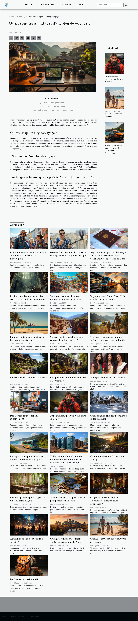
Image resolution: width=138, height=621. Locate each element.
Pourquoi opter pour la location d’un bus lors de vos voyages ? (27, 458)
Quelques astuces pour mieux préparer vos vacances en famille (108, 338)
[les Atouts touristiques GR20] (29, 565)
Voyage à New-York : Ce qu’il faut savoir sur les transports (108, 298)
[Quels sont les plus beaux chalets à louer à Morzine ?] (109, 402)
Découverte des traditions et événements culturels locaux (65, 298)
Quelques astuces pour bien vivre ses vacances (113, 113)
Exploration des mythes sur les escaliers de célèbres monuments (27, 298)
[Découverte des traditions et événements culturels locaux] (69, 282)
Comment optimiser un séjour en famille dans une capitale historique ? (28, 255)
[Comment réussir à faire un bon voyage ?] (109, 442)
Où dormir (66, 5)
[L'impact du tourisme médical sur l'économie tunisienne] (29, 323)
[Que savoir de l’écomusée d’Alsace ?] (29, 363)
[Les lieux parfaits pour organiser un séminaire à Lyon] (29, 483)
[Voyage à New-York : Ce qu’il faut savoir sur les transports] (109, 282)
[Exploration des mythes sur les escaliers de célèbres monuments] (29, 282)
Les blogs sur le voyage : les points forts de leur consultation (52, 110)
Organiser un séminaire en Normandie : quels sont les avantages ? (104, 500)
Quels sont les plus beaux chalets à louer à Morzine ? (108, 417)
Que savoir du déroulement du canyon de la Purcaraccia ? (66, 338)
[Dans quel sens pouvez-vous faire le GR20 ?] (114, 63)
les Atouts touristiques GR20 (25, 579)
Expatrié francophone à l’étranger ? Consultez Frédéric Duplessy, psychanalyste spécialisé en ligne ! (108, 255)
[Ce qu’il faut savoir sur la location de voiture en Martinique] (114, 132)
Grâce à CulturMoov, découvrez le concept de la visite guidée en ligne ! (68, 255)
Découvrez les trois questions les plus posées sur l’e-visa (67, 499)
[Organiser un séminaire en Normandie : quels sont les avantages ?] (109, 483)
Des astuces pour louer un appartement (24, 417)
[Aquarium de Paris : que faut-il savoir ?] (29, 525)
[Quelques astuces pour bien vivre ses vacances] (114, 98)
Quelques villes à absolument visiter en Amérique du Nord (65, 540)
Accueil (12, 17)
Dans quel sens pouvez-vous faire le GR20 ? (114, 79)
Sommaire (54, 98)
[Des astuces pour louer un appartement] (29, 402)
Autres (81, 5)
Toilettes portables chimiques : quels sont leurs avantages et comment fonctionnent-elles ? (66, 459)
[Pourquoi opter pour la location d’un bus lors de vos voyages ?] (29, 442)
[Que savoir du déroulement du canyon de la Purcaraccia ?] (69, 323)
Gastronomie (47, 5)
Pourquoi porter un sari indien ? (107, 377)
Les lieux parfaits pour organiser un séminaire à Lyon (27, 499)
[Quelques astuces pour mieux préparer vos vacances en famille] (109, 323)
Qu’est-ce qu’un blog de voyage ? (52, 103)
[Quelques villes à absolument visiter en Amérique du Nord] (69, 525)
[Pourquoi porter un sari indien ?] (109, 363)
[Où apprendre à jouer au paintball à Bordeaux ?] (69, 363)
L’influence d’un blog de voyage (52, 106)
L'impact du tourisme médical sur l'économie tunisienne (28, 338)
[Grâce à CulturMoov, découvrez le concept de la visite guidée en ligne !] (69, 238)
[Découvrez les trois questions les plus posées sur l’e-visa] (69, 483)
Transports (29, 5)
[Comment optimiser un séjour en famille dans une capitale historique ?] (29, 238)
